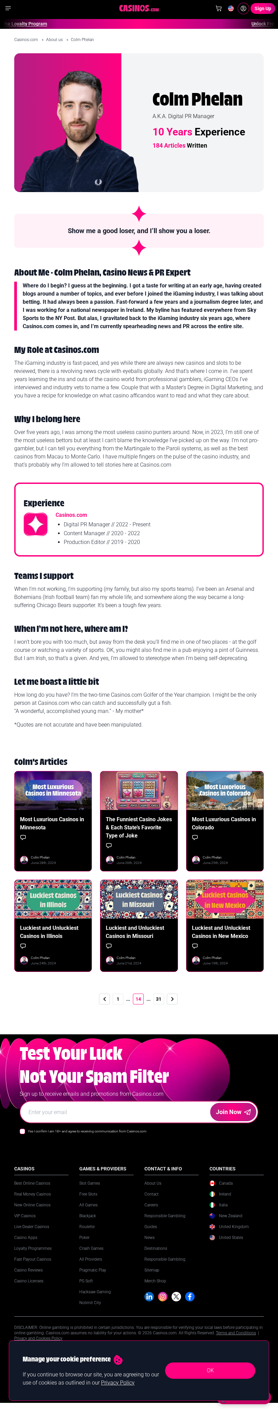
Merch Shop (155, 1281)
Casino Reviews (28, 1270)
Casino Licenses (28, 1281)
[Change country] (230, 8)
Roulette (87, 1226)
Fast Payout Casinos (32, 1259)
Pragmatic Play (92, 1270)
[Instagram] (162, 1296)
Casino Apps (25, 1237)
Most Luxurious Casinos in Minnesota (52, 823)
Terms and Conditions (236, 1333)
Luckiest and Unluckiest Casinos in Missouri (135, 932)
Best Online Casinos (32, 1183)
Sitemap (151, 1270)
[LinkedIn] (149, 1296)
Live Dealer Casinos (31, 1226)
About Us (152, 1183)
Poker (84, 1237)
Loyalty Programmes (33, 1248)
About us (55, 39)
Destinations (155, 1248)
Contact (151, 1194)
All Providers (90, 1259)
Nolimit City (90, 1302)
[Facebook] (190, 1296)
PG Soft (86, 1281)
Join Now (228, 1111)
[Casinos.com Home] (139, 8)
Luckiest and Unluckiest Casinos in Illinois (49, 932)
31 (158, 999)
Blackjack (87, 1216)
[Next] (172, 999)
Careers (151, 1205)
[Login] (243, 8)
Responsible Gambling (164, 1216)
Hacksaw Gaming (95, 1292)
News (149, 1237)
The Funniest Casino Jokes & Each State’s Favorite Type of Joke (139, 827)
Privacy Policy (118, 1382)
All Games (88, 1205)
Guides (150, 1226)
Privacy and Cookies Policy (38, 1338)
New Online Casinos (32, 1205)
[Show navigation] (8, 8)
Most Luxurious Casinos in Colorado (224, 823)
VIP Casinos (25, 1216)
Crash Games (91, 1248)
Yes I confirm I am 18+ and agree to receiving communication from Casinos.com (87, 1131)
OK (210, 1370)
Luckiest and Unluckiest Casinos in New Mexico (221, 932)
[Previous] (104, 999)
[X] (176, 1296)
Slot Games (89, 1183)
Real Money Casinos (32, 1194)
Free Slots (88, 1194)
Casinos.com (26, 39)
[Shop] (218, 8)
